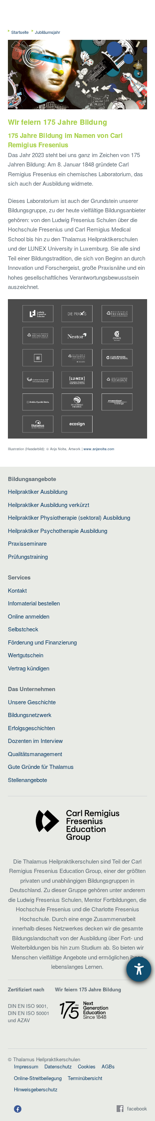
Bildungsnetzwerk (30, 715)
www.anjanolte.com (99, 448)
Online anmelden (28, 616)
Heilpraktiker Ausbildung (37, 491)
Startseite (20, 32)
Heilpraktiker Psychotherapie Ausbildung (57, 530)
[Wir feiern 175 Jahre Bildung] (84, 1009)
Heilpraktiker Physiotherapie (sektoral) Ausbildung (69, 517)
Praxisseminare (27, 543)
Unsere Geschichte (32, 702)
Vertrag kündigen (28, 668)
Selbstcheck (23, 629)
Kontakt (17, 590)
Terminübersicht (85, 1078)
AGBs (108, 1066)
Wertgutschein (25, 655)
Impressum (26, 1066)
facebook (137, 1108)
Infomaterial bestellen (34, 603)
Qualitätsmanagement (35, 754)
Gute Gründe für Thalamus (41, 766)
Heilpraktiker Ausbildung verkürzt (48, 504)
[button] (17, 1109)
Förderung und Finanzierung (42, 642)
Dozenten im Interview (35, 740)
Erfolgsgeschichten (31, 728)
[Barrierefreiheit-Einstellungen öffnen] (138, 969)
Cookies (87, 1066)
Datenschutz (58, 1066)
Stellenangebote (27, 780)
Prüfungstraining (28, 556)
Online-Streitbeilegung (38, 1078)
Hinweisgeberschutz (36, 1089)
